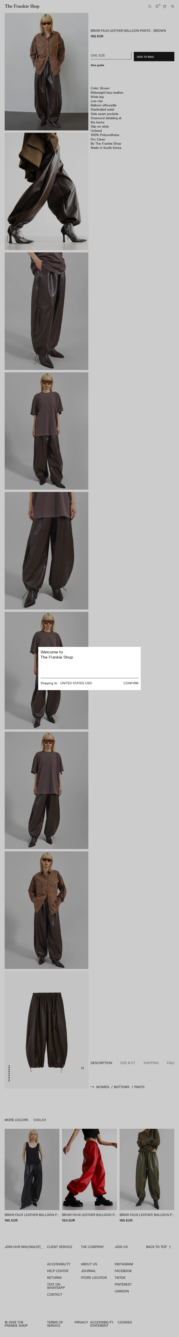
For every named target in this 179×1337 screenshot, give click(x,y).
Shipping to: (49, 683)
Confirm (131, 683)
